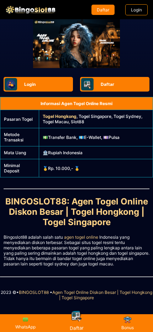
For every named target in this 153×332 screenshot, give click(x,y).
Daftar (103, 9)
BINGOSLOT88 (34, 292)
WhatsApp (25, 327)
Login (136, 9)
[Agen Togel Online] (30, 9)
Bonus (127, 327)
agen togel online (81, 237)
